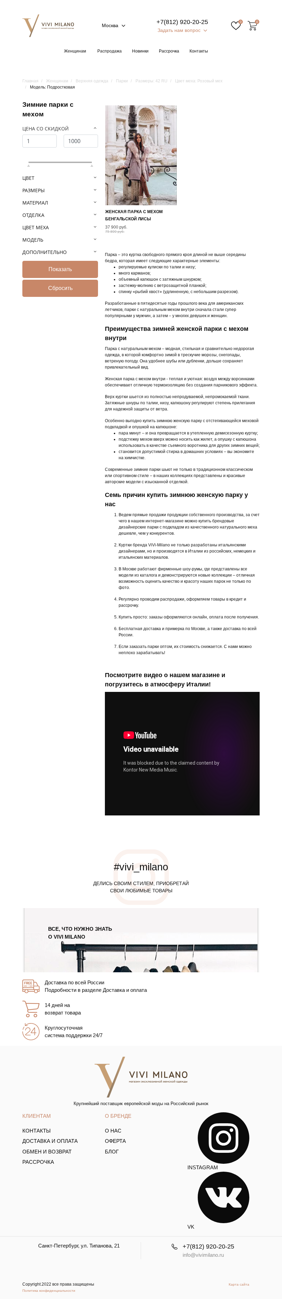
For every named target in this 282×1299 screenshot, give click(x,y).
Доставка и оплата (50, 1141)
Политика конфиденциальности (48, 1290)
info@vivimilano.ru (203, 1255)
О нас (113, 1131)
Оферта (115, 1141)
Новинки (140, 51)
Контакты (198, 51)
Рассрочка (169, 51)
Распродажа (109, 51)
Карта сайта (239, 1284)
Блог (112, 1152)
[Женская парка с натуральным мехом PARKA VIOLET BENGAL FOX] (141, 155)
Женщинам (75, 51)
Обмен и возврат (47, 1152)
